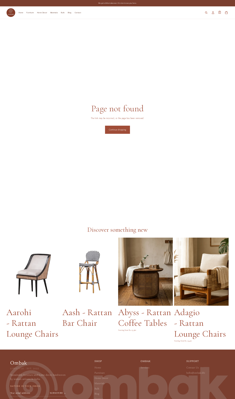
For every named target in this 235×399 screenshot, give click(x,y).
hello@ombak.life (195, 373)
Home (97, 368)
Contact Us (192, 368)
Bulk (96, 389)
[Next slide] (168, 271)
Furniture (99, 373)
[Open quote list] (219, 12)
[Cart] (226, 12)
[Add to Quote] (56, 301)
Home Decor (101, 378)
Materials (99, 383)
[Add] (168, 301)
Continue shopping (117, 129)
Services (145, 368)
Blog (96, 394)
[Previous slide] (123, 271)
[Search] (206, 12)
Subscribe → (58, 393)
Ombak (18, 363)
